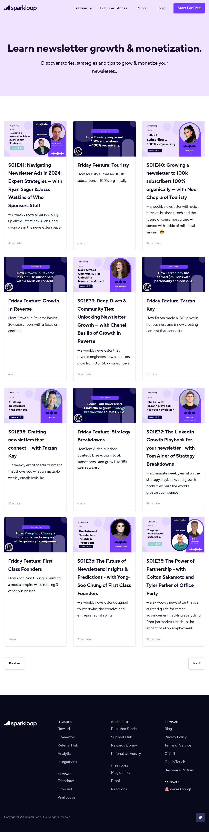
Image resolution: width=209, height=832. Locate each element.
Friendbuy (66, 781)
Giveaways (66, 737)
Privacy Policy (176, 737)
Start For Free (189, 8)
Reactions (119, 789)
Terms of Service (178, 745)
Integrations (67, 762)
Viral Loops (66, 797)
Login (161, 8)
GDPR (170, 753)
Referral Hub (68, 745)
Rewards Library (124, 745)
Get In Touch (175, 762)
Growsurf (65, 789)
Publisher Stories (113, 8)
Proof (115, 781)
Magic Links (120, 772)
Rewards (64, 728)
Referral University (126, 753)
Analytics (65, 753)
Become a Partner (179, 770)
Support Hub (121, 737)
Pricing (141, 8)
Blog (168, 728)
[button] (82, 8)
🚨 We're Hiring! (178, 789)
